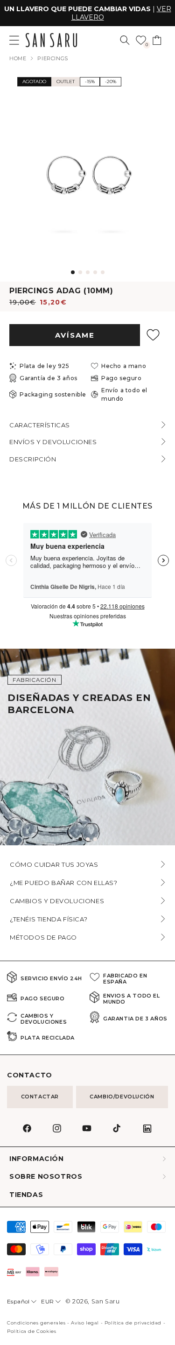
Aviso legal (85, 1323)
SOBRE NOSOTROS (45, 1177)
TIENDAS (26, 1195)
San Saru (105, 1301)
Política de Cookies (31, 1331)
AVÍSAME (75, 335)
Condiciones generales (36, 1323)
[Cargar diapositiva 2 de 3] (87, 839)
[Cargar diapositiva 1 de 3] (80, 839)
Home (17, 58)
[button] (125, 40)
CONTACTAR (40, 1096)
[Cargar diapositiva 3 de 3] (95, 839)
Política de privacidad (133, 1323)
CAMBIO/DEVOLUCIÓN (122, 1096)
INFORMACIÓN (36, 1159)
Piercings (52, 58)
